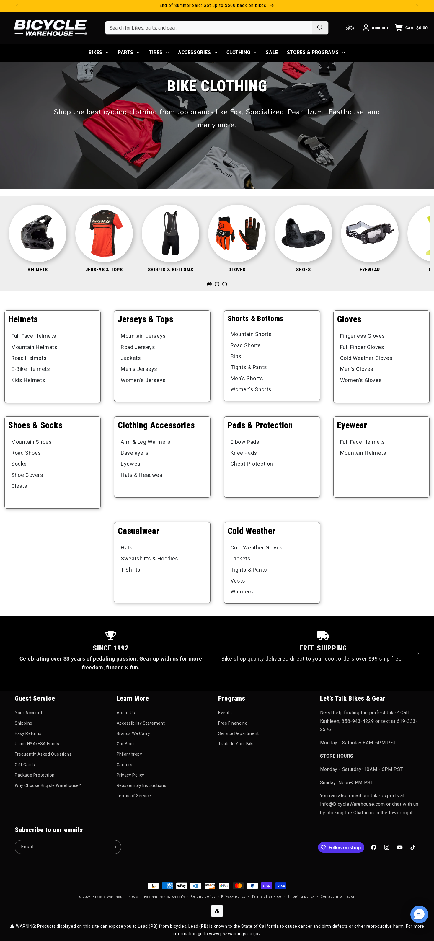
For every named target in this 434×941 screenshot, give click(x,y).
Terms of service (266, 896)
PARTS (125, 52)
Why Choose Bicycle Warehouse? (48, 785)
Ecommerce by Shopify (164, 897)
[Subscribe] (114, 847)
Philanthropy (129, 754)
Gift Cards (25, 764)
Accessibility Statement (141, 723)
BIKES (95, 52)
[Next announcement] (417, 6)
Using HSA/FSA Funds (37, 744)
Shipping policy (301, 896)
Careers (125, 764)
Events (225, 712)
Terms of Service (134, 796)
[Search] (320, 27)
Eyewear (352, 425)
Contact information (338, 896)
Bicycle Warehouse (110, 897)
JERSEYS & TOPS (104, 270)
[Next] (412, 243)
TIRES (156, 52)
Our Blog (125, 744)
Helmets (23, 319)
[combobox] (208, 27)
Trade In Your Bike (236, 744)
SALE (272, 52)
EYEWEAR (370, 270)
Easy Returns (28, 733)
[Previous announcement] (16, 6)
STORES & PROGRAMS (313, 52)
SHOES (303, 270)
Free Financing (232, 723)
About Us (126, 712)
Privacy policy (233, 896)
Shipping (23, 723)
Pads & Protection (260, 425)
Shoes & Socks (35, 425)
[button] (419, 914)
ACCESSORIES (194, 52)
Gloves (349, 319)
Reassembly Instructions (142, 785)
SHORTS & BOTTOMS (170, 270)
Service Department (238, 733)
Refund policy (203, 896)
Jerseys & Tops (145, 319)
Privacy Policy (130, 775)
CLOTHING (238, 52)
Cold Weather (252, 531)
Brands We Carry (133, 733)
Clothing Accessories (156, 425)
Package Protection (35, 775)
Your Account (28, 712)
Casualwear (138, 531)
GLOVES (236, 270)
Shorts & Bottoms (256, 318)
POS (131, 897)
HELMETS (37, 270)
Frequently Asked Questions (43, 754)
